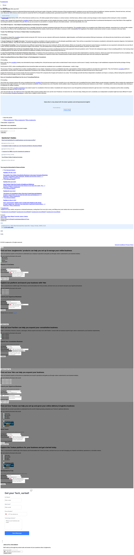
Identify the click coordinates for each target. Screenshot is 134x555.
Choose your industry (6, 351)
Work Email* (4, 271)
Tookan (5, 216)
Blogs (4, 5)
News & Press (25, 219)
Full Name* (3, 269)
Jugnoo (22, 216)
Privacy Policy (129, 244)
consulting (25, 20)
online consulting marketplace (16, 93)
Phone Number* (5, 272)
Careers (3, 219)
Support (20, 219)
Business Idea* (4, 308)
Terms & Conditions (120, 244)
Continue (3, 310)
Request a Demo (4, 278)
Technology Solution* (6, 276)
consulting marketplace (19, 88)
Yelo (2, 216)
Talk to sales (5, 18)
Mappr (12, 216)
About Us (7, 219)
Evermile (17, 216)
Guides (5, 8)
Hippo (9, 216)
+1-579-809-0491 (8, 227)
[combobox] (11, 272)
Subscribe (67, 110)
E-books (15, 219)
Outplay (26, 216)
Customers (6, 11)
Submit (2, 442)
